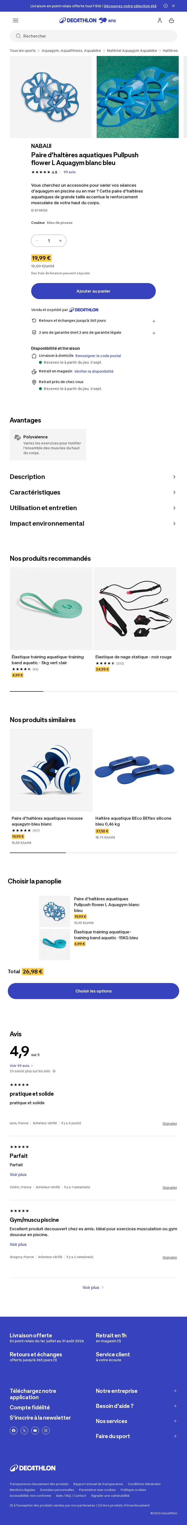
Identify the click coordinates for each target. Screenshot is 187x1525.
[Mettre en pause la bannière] (165, 6)
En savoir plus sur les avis (30, 1071)
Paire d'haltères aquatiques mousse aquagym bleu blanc (48, 821)
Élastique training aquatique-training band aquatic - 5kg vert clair (48, 659)
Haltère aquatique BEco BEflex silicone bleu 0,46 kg (133, 821)
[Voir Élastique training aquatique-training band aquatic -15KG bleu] (54, 944)
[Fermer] (173, 6)
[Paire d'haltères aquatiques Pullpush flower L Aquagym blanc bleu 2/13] (138, 97)
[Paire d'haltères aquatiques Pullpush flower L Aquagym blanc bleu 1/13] (51, 97)
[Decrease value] (37, 241)
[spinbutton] (49, 241)
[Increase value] (60, 241)
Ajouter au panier (93, 291)
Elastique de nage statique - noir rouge (133, 656)
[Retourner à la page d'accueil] (87, 20)
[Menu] (15, 20)
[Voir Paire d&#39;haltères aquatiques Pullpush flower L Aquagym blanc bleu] (54, 911)
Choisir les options (93, 991)
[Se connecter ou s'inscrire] (160, 20)
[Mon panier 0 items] (171, 20)
